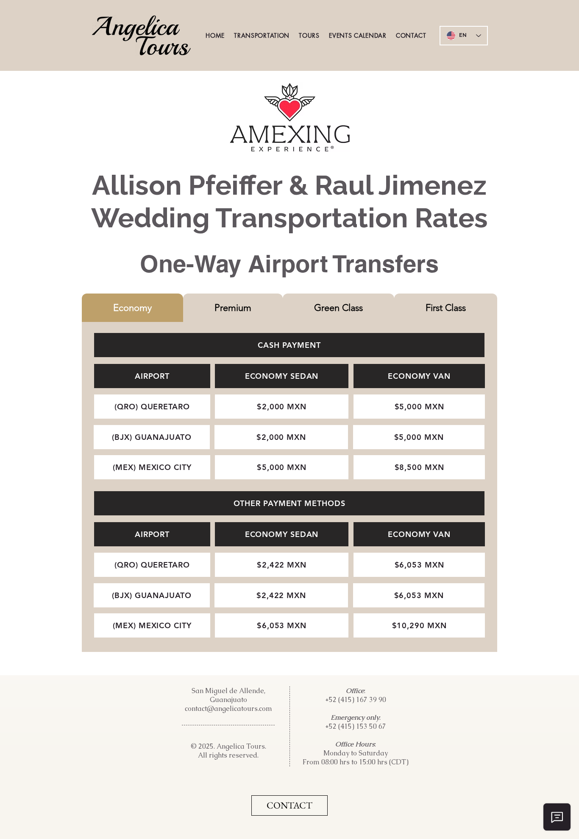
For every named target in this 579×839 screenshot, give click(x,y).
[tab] (132, 308)
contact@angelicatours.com (228, 708)
